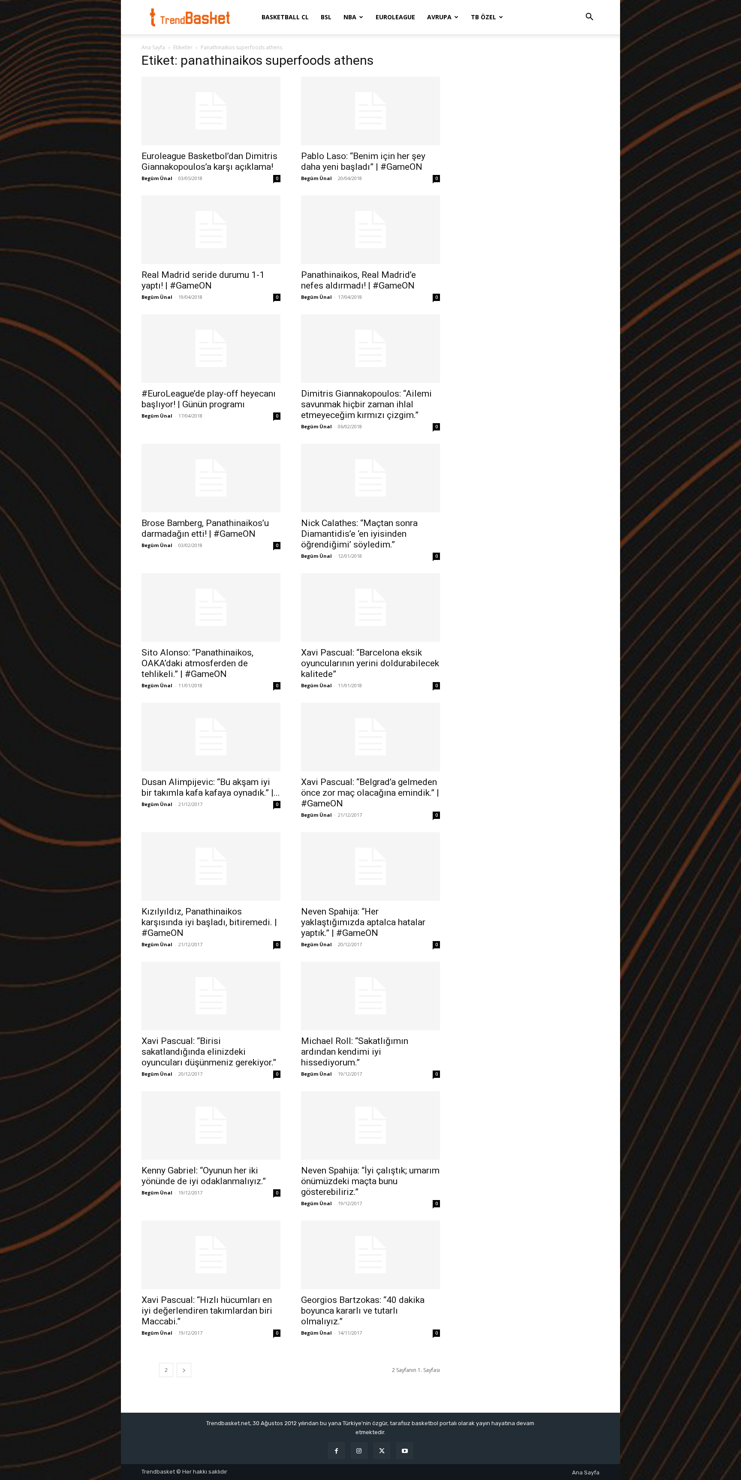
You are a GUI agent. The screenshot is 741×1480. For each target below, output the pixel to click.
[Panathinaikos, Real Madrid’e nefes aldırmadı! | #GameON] (370, 230)
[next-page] (184, 1370)
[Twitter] (382, 1450)
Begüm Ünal (157, 178)
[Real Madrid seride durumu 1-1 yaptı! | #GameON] (211, 230)
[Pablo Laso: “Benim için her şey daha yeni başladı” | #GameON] (370, 111)
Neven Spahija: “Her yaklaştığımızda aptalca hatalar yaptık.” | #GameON (363, 922)
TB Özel (483, 17)
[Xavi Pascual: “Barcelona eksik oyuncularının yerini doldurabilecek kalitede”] (370, 607)
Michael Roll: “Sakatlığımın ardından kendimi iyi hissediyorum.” (354, 1052)
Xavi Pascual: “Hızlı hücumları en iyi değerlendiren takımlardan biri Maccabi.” (207, 1311)
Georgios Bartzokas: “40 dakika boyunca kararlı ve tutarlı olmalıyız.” (363, 1311)
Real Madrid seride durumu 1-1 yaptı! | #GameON (203, 280)
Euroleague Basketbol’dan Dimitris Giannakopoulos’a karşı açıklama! (209, 161)
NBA (349, 17)
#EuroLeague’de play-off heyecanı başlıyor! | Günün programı (209, 398)
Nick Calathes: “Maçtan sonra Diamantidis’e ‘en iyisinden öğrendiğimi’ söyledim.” (359, 534)
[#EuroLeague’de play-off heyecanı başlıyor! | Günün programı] (211, 348)
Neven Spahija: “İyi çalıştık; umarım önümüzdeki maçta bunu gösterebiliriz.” (370, 1181)
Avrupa (439, 17)
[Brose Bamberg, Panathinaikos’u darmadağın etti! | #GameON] (211, 478)
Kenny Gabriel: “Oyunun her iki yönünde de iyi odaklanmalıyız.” (204, 1175)
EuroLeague (395, 17)
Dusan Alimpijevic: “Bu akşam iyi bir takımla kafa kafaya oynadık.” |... (211, 787)
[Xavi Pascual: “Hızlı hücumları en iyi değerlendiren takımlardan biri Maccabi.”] (211, 1255)
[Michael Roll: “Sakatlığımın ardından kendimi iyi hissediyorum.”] (370, 996)
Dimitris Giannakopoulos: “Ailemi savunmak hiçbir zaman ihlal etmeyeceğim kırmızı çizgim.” (366, 404)
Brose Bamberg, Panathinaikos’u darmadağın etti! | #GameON (205, 528)
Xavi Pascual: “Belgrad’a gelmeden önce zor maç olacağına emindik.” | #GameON (370, 793)
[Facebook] (336, 1450)
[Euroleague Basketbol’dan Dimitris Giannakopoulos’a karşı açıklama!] (211, 111)
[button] (589, 18)
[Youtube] (404, 1450)
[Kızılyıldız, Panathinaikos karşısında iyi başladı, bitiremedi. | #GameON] (211, 866)
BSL (326, 17)
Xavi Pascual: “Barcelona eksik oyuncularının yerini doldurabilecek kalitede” (370, 663)
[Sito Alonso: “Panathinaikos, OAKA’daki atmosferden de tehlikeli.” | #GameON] (211, 607)
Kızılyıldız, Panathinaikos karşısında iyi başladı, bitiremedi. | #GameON (209, 922)
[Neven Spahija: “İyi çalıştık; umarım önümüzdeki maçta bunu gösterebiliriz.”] (370, 1125)
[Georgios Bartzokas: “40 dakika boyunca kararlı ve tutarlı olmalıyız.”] (370, 1255)
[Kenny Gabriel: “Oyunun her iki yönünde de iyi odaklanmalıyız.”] (211, 1125)
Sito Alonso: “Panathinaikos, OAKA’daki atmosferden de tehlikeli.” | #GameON (197, 663)
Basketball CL (285, 17)
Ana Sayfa (153, 47)
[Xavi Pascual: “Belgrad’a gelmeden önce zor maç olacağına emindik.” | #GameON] (370, 737)
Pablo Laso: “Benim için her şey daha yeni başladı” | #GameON (363, 161)
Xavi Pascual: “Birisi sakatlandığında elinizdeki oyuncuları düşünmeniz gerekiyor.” (209, 1052)
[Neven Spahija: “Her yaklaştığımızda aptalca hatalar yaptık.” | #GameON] (370, 866)
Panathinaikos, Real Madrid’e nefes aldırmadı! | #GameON (358, 280)
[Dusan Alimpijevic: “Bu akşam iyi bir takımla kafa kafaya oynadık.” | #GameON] (211, 737)
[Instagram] (359, 1450)
